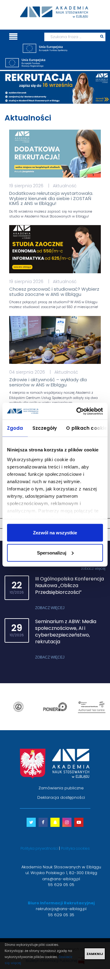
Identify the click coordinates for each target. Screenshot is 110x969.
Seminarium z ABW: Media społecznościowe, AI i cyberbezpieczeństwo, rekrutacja (65, 631)
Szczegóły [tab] (44, 428)
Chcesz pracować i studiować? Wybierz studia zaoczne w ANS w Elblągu (54, 291)
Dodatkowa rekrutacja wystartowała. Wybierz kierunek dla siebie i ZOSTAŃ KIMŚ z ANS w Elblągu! (51, 198)
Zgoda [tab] (15, 428)
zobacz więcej (93, 568)
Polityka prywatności (39, 848)
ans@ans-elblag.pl (61, 879)
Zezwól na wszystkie (55, 532)
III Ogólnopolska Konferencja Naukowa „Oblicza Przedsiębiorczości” (69, 585)
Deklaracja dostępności (61, 797)
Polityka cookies (75, 848)
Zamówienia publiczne (61, 788)
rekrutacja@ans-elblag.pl (61, 909)
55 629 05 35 (61, 915)
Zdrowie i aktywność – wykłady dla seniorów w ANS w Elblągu (48, 382)
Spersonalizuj (51, 552)
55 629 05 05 (61, 885)
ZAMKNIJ (94, 953)
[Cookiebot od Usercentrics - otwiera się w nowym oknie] (77, 411)
